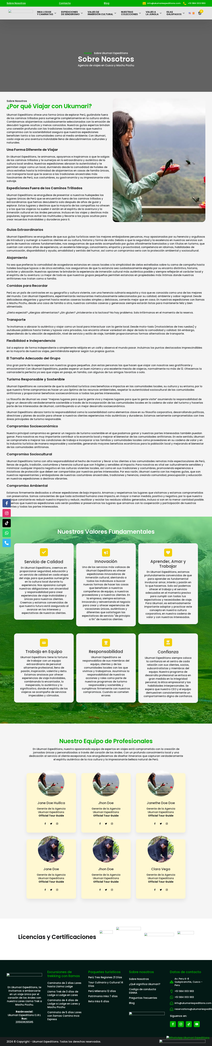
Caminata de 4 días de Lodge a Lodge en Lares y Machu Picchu (63, 1003)
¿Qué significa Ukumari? (144, 984)
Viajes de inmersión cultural (100, 13)
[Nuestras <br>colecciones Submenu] (140, 13)
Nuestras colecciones (129, 13)
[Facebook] (6, 503)
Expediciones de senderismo (70, 13)
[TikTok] (6, 523)
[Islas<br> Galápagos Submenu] (184, 13)
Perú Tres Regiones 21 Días (105, 977)
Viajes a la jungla (152, 13)
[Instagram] (6, 513)
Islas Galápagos (174, 13)
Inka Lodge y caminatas (45, 13)
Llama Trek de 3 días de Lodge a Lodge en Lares (62, 993)
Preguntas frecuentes (143, 998)
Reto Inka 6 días (98, 1001)
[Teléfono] (6, 543)
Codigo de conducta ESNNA (142, 991)
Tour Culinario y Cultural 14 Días (105, 984)
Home (88, 53)
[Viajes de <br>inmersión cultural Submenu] (116, 13)
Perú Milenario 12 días (102, 991)
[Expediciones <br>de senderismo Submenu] (82, 13)
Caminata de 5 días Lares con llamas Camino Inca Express (64, 1016)
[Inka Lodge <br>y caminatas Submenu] (56, 13)
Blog (106, 3)
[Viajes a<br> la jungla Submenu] (161, 13)
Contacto (65, 3)
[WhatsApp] (6, 533)
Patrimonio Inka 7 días (103, 996)
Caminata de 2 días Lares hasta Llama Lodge (64, 984)
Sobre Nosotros (16, 3)
